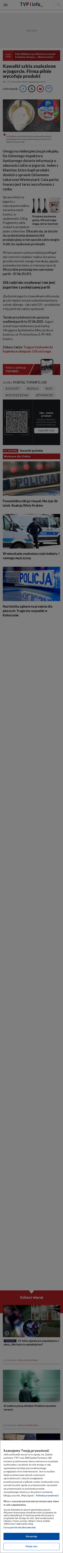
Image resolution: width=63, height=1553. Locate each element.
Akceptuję (31, 1536)
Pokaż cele (31, 1546)
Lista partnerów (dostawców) (20, 1527)
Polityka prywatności (47, 1495)
